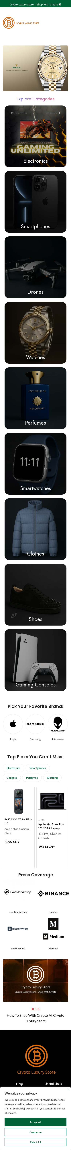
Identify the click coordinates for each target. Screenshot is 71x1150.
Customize (35, 1132)
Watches (35, 357)
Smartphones (35, 226)
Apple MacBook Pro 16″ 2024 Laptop (51, 826)
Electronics (35, 161)
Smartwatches (35, 488)
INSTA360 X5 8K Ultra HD (18, 821)
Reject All (35, 1142)
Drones (35, 292)
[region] (35, 1118)
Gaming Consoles (36, 684)
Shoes (35, 619)
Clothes (35, 554)
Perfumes (35, 423)
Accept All (36, 1122)
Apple (41, 819)
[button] (13, 768)
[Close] (68, 1089)
